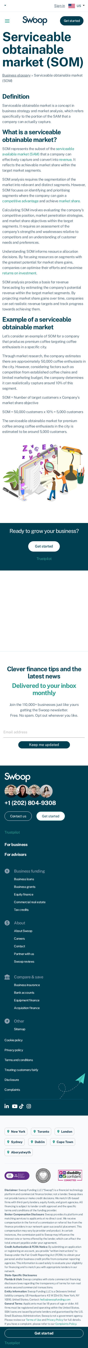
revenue (65, 159)
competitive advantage (20, 201)
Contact (19, 946)
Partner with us (24, 954)
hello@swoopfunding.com (55, 1299)
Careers (19, 938)
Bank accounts (24, 992)
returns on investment (19, 273)
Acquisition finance (27, 1008)
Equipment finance (26, 1000)
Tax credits (21, 910)
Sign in (59, 6)
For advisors (15, 854)
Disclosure (12, 1080)
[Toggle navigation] (9, 21)
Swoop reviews (24, 961)
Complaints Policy (65, 1323)
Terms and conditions (19, 1060)
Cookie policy (14, 1040)
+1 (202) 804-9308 (30, 802)
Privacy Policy (55, 1319)
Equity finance (23, 894)
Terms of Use (33, 1319)
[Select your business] (4, 5)
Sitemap (19, 1029)
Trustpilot (44, 559)
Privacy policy (14, 1050)
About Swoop (23, 931)
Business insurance (27, 985)
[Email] (44, 732)
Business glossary (16, 75)
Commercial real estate (29, 902)
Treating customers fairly (21, 1070)
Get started (72, 21)
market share (69, 201)
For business (16, 844)
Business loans (24, 879)
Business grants (24, 887)
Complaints (12, 1089)
